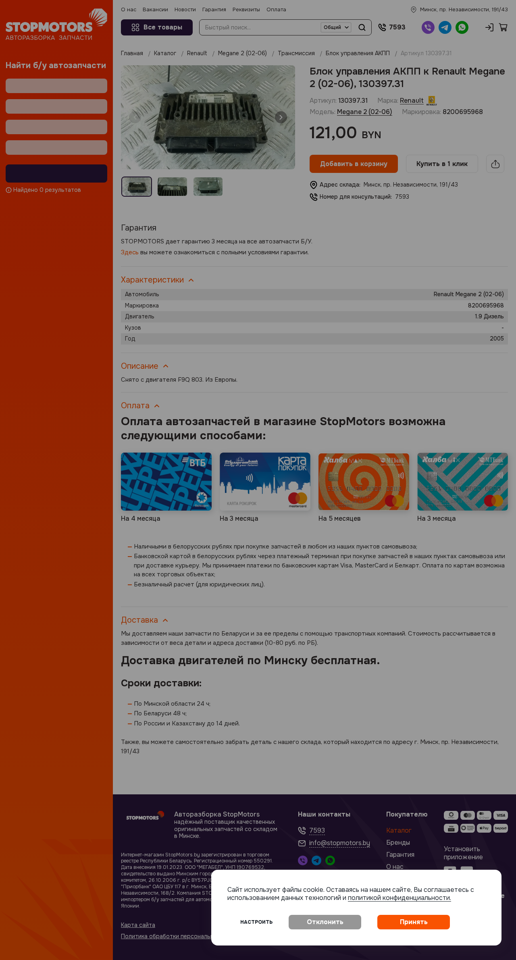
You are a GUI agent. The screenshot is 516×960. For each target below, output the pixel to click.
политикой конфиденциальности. (399, 898)
